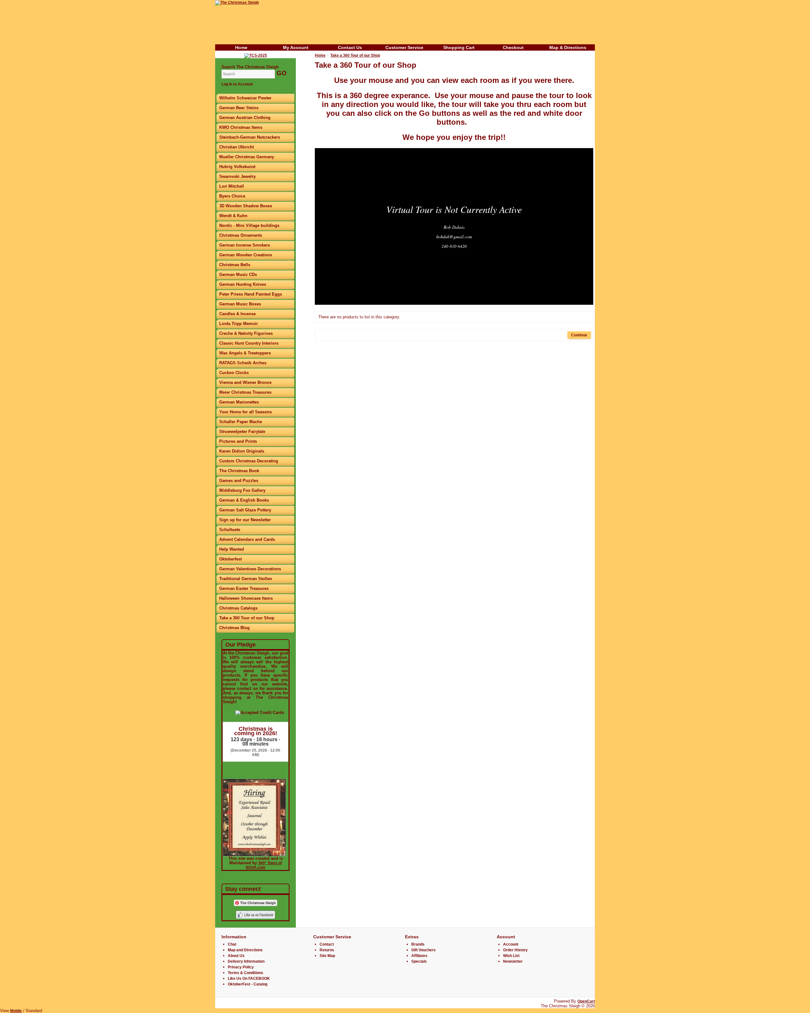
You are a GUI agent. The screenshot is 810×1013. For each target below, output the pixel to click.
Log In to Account (237, 84)
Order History (515, 950)
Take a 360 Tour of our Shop (246, 618)
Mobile (16, 1011)
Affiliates (419, 956)
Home (241, 47)
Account (510, 944)
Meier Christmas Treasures (245, 392)
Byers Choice (232, 196)
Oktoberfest (230, 559)
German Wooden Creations (245, 255)
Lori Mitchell (231, 186)
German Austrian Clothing (245, 117)
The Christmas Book (239, 470)
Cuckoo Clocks (234, 372)
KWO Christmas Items (240, 127)
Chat (232, 944)
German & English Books (244, 500)
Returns (327, 950)
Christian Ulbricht (236, 147)
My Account (295, 47)
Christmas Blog (234, 627)
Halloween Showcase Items (246, 598)
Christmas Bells (234, 264)
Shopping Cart (459, 47)
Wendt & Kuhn (233, 215)
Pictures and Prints (238, 441)
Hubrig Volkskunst (237, 166)
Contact (327, 944)
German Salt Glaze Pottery (245, 510)
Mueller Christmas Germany (246, 156)
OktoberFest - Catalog (247, 984)
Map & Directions (567, 47)
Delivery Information (246, 961)
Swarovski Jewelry (237, 176)
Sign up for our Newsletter (245, 519)
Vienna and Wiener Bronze (245, 382)
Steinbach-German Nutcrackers (249, 137)
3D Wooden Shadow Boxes (245, 205)
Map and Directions (245, 950)
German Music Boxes (240, 304)
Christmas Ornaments (240, 235)
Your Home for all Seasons (245, 412)
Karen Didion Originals (241, 451)
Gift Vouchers (423, 950)
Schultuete (229, 529)
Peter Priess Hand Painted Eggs (250, 294)
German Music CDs (238, 274)
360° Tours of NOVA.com (264, 865)
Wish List (511, 956)
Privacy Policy (241, 967)
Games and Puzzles (238, 480)
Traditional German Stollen (245, 578)
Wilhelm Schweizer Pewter (245, 98)
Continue (579, 335)
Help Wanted (231, 549)
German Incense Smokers (244, 245)
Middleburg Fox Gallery (242, 490)
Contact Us (350, 47)
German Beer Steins (239, 107)
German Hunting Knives (242, 284)
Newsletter (513, 961)
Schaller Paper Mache (240, 421)
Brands (418, 944)
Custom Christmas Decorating (248, 461)
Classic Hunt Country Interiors (248, 343)
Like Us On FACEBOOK (249, 978)
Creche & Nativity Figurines (246, 333)
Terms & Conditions (245, 973)
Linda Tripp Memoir (238, 323)
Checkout (513, 47)
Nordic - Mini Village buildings (249, 225)
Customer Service (404, 47)
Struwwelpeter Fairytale (242, 431)
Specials (419, 961)
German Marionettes (239, 402)
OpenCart (586, 1001)
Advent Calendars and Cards (247, 539)
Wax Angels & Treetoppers (245, 353)
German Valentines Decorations (250, 568)
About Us (236, 956)
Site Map (327, 956)
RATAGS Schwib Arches (242, 362)
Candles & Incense (237, 313)
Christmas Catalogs (238, 608)
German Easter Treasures (244, 588)
